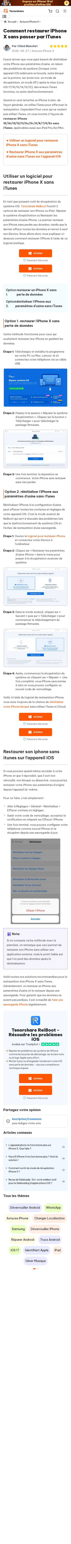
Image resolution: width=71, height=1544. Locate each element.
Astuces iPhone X (43, 50)
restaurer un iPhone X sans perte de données (37, 292)
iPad (57, 1250)
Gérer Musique (35, 1261)
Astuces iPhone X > (30, 21)
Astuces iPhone (17, 1218)
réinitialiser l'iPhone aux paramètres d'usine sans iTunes (38, 304)
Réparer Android (22, 1240)
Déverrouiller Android (25, 1207)
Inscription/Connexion (26, 1119)
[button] (34, 1268)
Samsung (18, 1229)
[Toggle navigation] (63, 11)
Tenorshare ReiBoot (33, 206)
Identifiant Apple (37, 1250)
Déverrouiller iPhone (45, 1229)
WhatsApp (53, 1207)
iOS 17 (15, 1250)
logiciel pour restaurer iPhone (46, 536)
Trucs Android (50, 1240)
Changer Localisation (49, 1218)
